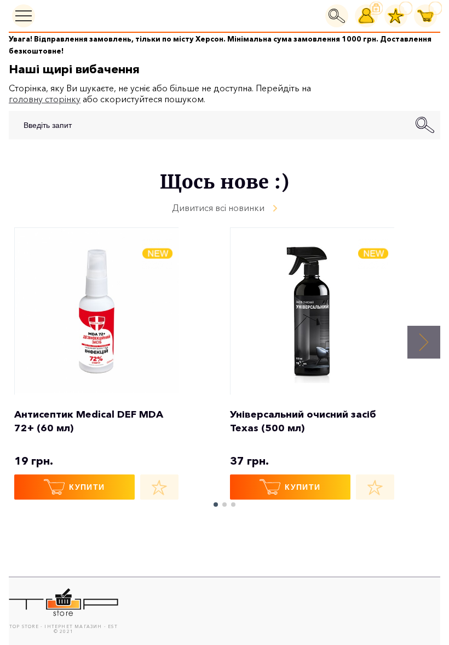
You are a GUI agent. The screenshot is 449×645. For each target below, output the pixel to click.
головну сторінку (44, 98)
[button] (423, 342)
